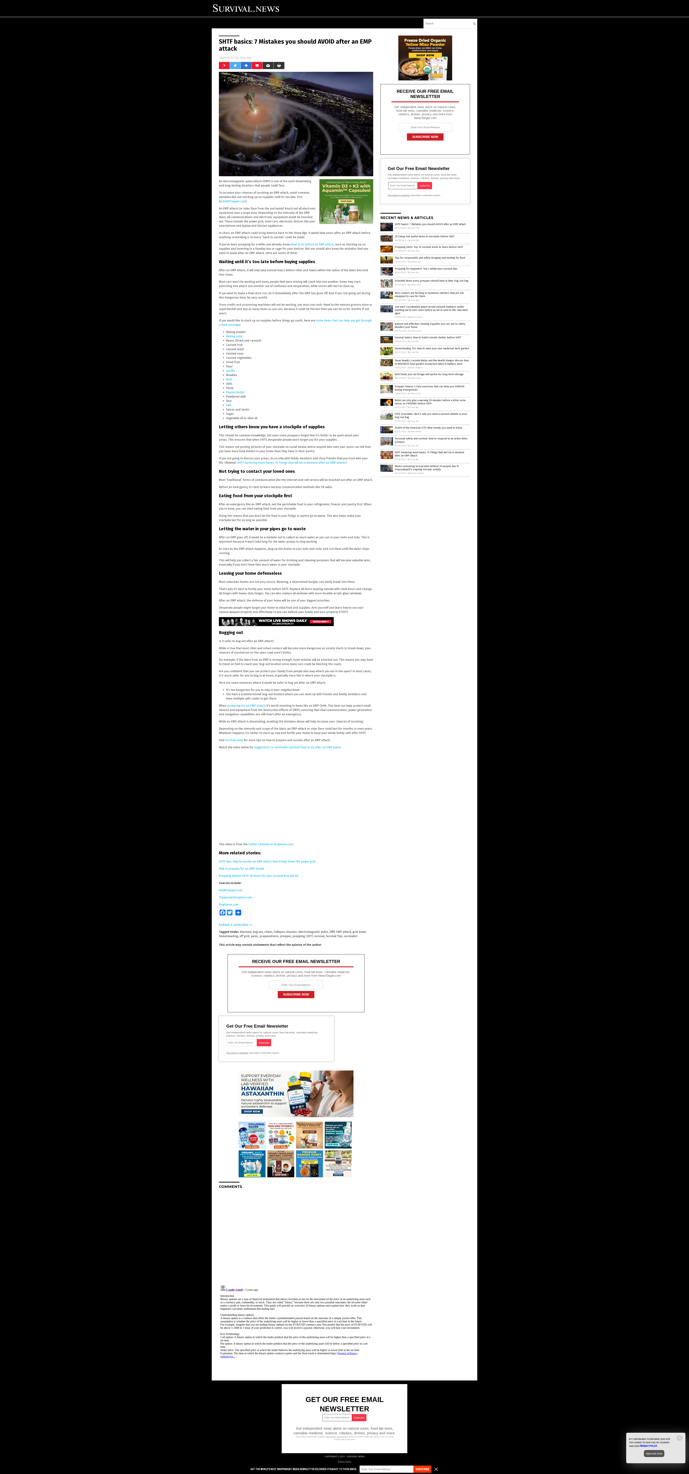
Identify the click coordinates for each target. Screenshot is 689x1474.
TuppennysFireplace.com (235, 897)
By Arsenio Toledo (416, 473)
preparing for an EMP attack (246, 705)
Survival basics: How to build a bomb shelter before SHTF (428, 337)
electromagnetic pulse (313, 932)
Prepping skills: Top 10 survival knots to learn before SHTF (429, 247)
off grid (244, 936)
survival (319, 936)
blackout (245, 932)
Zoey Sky (246, 57)
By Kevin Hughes (415, 368)
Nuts (229, 379)
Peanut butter (235, 392)
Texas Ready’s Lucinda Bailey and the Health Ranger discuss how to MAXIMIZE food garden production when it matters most (432, 362)
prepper (285, 936)
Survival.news (234, 740)
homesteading (228, 936)
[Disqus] (296, 1236)
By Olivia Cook (414, 262)
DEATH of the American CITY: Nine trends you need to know (428, 427)
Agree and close (654, 1453)
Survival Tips (334, 936)
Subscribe (422, 1469)
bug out (258, 932)
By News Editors (415, 317)
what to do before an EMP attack (312, 244)
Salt (228, 405)
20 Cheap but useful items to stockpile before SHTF (424, 236)
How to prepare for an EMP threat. (242, 868)
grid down (359, 932)
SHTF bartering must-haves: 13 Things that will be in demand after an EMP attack (291, 462)
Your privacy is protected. (237, 1053)
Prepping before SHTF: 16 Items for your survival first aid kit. (259, 876)
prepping (298, 936)
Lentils (230, 370)
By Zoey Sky (413, 228)
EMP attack (343, 932)
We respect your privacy (337, 1437)
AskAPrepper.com (234, 201)
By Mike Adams (414, 431)
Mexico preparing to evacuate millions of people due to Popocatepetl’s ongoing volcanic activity (427, 468)
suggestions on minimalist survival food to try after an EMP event (297, 747)
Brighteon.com (228, 904)
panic (254, 936)
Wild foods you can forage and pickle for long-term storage (429, 374)
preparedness (269, 936)
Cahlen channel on (270, 844)
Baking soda (234, 336)
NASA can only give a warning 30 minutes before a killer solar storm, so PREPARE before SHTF (430, 402)
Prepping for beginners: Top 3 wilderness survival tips (426, 268)
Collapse (279, 932)
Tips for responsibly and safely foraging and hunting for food (430, 257)
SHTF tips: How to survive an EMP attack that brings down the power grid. (267, 861)
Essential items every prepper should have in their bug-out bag (431, 280)
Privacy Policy (344, 1461)
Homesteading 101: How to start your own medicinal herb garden (432, 348)
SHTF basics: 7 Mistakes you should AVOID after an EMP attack (430, 224)
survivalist (350, 936)
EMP (332, 932)
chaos (268, 932)
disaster (291, 932)
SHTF (309, 936)
